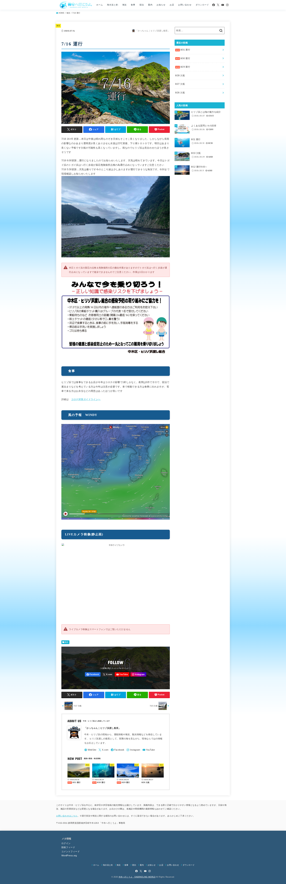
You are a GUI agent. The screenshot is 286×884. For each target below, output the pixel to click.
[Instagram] (227, 5)
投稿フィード (68, 847)
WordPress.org (69, 855)
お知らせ (161, 5)
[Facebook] (213, 5)
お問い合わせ (184, 5)
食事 (133, 5)
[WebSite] (90, 749)
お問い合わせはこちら (67, 816)
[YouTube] (222, 5)
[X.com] (218, 5)
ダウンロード (202, 5)
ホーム (99, 5)
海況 (124, 5)
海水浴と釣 (112, 5)
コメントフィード (70, 851)
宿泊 (141, 5)
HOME (61, 13)
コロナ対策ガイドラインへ (86, 399)
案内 (150, 5)
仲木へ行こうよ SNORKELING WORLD (137, 877)
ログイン (65, 843)
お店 (172, 5)
